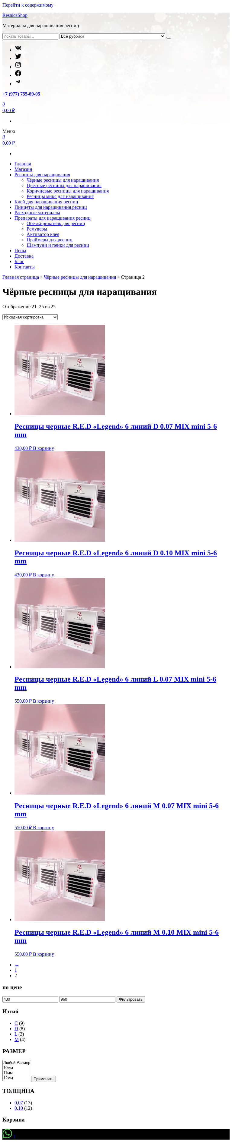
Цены (20, 250)
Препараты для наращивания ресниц (52, 218)
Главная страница (20, 277)
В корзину (43, 448)
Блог (19, 261)
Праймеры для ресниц (49, 239)
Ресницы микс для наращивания (60, 196)
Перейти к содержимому (27, 5)
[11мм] (17, 1073)
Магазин (23, 169)
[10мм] (17, 1068)
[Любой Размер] (17, 1062)
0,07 (18, 1102)
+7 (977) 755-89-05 (21, 93)
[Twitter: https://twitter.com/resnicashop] (18, 58)
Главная (22, 163)
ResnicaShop (14, 15)
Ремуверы (37, 228)
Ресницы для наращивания (42, 174)
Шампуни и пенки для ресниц (58, 245)
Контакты (24, 266)
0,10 (18, 1108)
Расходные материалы (37, 212)
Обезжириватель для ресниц (56, 223)
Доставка (24, 256)
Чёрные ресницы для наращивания (63, 180)
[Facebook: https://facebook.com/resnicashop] (18, 75)
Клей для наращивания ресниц (46, 201)
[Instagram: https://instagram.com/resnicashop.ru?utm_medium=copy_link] (18, 66)
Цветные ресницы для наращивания (64, 185)
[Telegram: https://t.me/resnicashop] (18, 83)
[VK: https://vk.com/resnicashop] (18, 49)
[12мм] (17, 1078)
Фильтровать (131, 999)
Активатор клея (43, 234)
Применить (43, 1079)
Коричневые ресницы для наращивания (68, 190)
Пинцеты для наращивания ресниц (50, 207)
